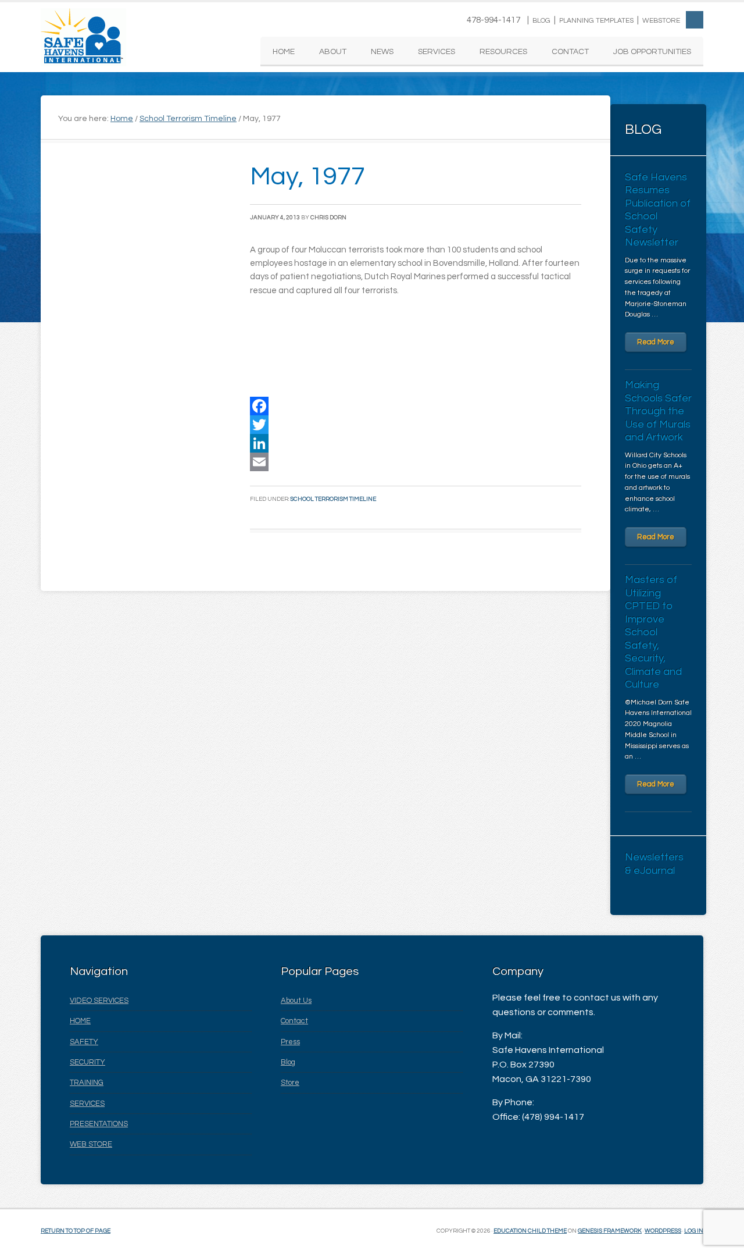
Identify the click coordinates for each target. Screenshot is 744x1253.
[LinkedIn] (415, 443)
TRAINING (86, 1082)
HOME (80, 1021)
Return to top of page (75, 1231)
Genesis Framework (610, 1231)
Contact (294, 1021)
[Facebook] (415, 406)
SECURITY (87, 1062)
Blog (541, 20)
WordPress (663, 1231)
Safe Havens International (83, 37)
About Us (296, 1000)
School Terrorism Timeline (333, 499)
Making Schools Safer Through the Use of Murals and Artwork (658, 411)
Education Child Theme (530, 1231)
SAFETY (84, 1042)
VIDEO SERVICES (99, 1000)
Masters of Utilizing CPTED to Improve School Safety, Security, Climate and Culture (653, 632)
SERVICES (87, 1103)
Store (290, 1082)
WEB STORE (91, 1144)
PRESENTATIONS (99, 1124)
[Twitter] (415, 424)
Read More (655, 342)
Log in (693, 1231)
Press (290, 1042)
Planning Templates (596, 20)
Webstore (661, 20)
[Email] (415, 462)
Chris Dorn (328, 217)
